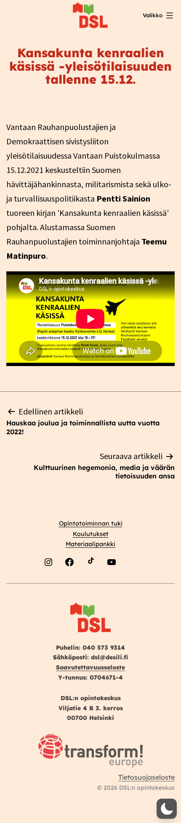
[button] (167, 809)
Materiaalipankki (90, 544)
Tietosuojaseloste (146, 777)
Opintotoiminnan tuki (90, 523)
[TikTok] (90, 582)
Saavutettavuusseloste (90, 667)
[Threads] (132, 582)
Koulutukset (91, 534)
